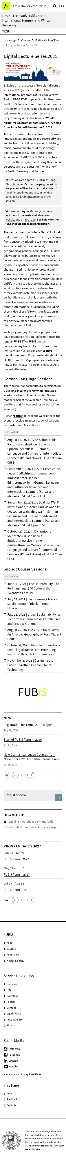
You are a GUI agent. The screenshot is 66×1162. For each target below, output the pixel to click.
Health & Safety (15, 960)
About (10, 942)
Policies (11, 1001)
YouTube (30, 219)
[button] (33, 451)
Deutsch (11, 1105)
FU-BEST (18, 99)
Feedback (12, 1099)
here (30, 90)
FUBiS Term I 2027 (16, 859)
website (10, 219)
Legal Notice (14, 1013)
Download (12, 996)
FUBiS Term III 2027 (17, 890)
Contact (11, 1007)
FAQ (9, 989)
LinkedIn (14, 1060)
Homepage (10, 40)
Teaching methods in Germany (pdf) (30, 822)
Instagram (15, 1048)
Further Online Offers (47, 40)
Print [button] (9, 1093)
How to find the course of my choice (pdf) (33, 827)
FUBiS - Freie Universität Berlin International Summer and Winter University (26, 20)
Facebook (14, 1054)
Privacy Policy (15, 1019)
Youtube (13, 1066)
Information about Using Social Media (22, 1074)
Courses (25, 40)
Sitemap (11, 1025)
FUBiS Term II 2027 (17, 874)
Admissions (13, 954)
